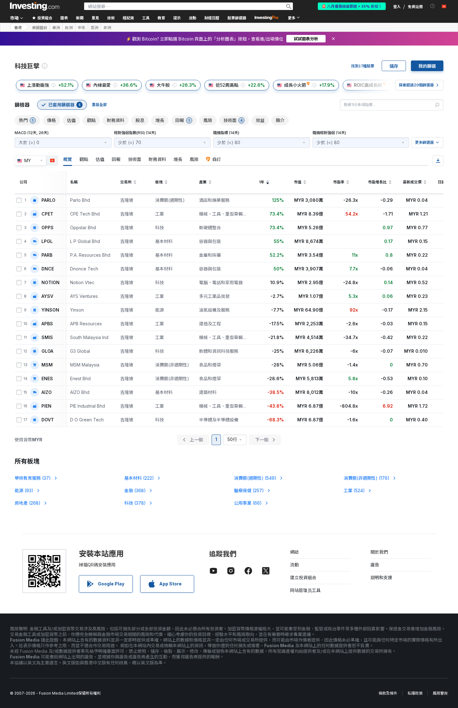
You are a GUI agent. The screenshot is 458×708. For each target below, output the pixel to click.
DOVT (47, 420)
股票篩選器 (236, 17)
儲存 (393, 66)
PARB (46, 255)
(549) (255, 478)
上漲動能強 (38, 85)
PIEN (46, 406)
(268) (28, 503)
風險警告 (440, 693)
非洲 (107, 27)
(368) (135, 490)
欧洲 (69, 27)
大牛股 (163, 85)
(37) (33, 478)
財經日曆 (211, 17)
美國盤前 (39, 27)
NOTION (50, 282)
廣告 (374, 564)
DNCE (47, 269)
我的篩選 (427, 66)
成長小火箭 (295, 85)
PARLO (48, 200)
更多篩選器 (424, 142)
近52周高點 (227, 85)
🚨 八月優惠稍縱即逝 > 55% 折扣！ (352, 6)
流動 (294, 564)
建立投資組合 (303, 577)
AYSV (47, 296)
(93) (24, 490)
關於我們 (379, 552)
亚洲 (94, 27)
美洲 (56, 27)
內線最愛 (102, 85)
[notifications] (432, 6)
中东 (81, 27)
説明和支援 (381, 577)
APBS (47, 324)
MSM (47, 365)
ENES (47, 378)
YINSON (50, 310)
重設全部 (99, 104)
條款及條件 (388, 693)
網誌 (294, 552)
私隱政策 (415, 693)
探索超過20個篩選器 (416, 85)
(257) (249, 490)
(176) (366, 478)
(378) (135, 503)
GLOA (47, 351)
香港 (18, 27)
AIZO (46, 392)
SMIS (47, 337)
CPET (47, 214)
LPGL (47, 241)
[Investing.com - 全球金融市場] (34, 6)
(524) (354, 490)
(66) (248, 503)
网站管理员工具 (305, 590)
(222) (139, 478)
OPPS (47, 227)
